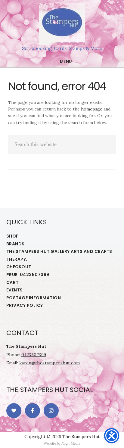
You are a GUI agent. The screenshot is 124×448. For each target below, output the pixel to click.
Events (14, 290)
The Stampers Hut (62, 24)
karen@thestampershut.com (49, 363)
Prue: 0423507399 (27, 275)
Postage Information (33, 298)
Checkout (18, 267)
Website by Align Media (62, 443)
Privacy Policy (24, 305)
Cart (12, 282)
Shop (12, 236)
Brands (15, 244)
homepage (91, 109)
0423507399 (33, 354)
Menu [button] (66, 61)
